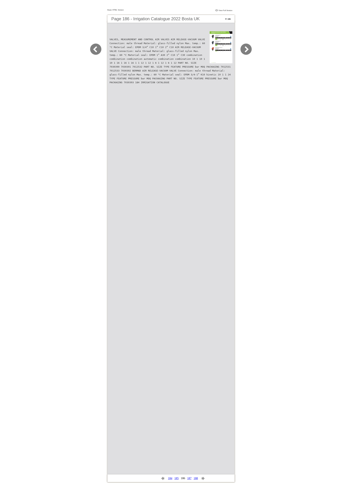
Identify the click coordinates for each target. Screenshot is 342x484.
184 (170, 478)
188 (196, 478)
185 (176, 478)
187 (189, 478)
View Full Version (225, 10)
